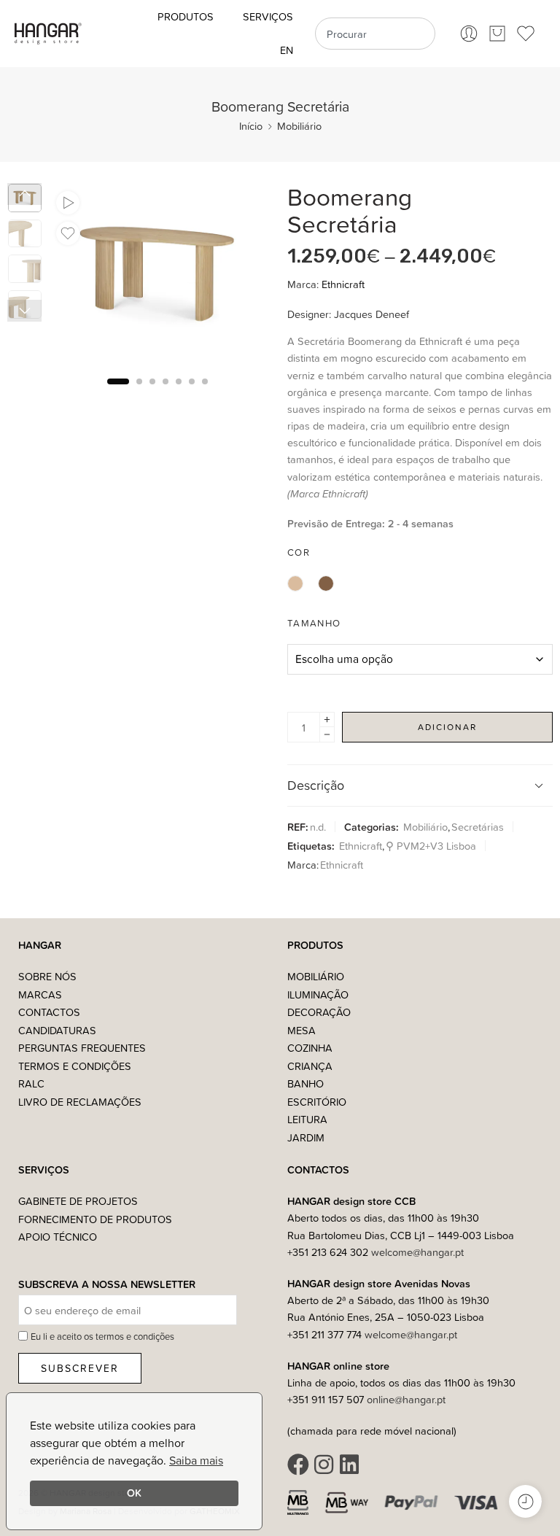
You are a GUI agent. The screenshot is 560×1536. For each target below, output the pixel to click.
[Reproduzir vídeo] (67, 202)
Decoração (319, 1012)
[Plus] (327, 719)
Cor (298, 552)
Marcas (40, 994)
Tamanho (314, 622)
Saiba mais (196, 1460)
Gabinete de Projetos (78, 1201)
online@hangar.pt (406, 1399)
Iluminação (318, 994)
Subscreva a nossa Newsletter (106, 1284)
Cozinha (309, 1047)
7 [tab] (205, 393)
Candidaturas (57, 1030)
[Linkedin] (349, 1464)
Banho (305, 1083)
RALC (31, 1083)
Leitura (307, 1119)
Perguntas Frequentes (82, 1047)
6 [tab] (192, 393)
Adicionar (447, 727)
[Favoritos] (67, 233)
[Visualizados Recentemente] (525, 1501)
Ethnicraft (343, 284)
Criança (309, 1066)
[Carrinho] (497, 33)
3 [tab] (152, 393)
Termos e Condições (74, 1066)
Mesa (301, 1030)
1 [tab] (118, 393)
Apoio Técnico (57, 1236)
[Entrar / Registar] (469, 33)
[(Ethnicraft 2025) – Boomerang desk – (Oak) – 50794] (157, 274)
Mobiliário (299, 125)
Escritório (316, 1101)
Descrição (315, 785)
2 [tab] (139, 393)
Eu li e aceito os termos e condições (102, 1336)
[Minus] (327, 734)
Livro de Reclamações (79, 1101)
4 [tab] (165, 393)
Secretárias (477, 826)
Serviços (268, 16)
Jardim (305, 1137)
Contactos (49, 1012)
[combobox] (375, 34)
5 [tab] (179, 393)
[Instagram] (324, 1464)
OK (134, 1492)
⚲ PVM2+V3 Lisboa (431, 845)
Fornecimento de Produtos (95, 1219)
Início (250, 125)
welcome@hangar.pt (417, 1252)
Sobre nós (47, 976)
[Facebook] (298, 1464)
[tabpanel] (157, 278)
